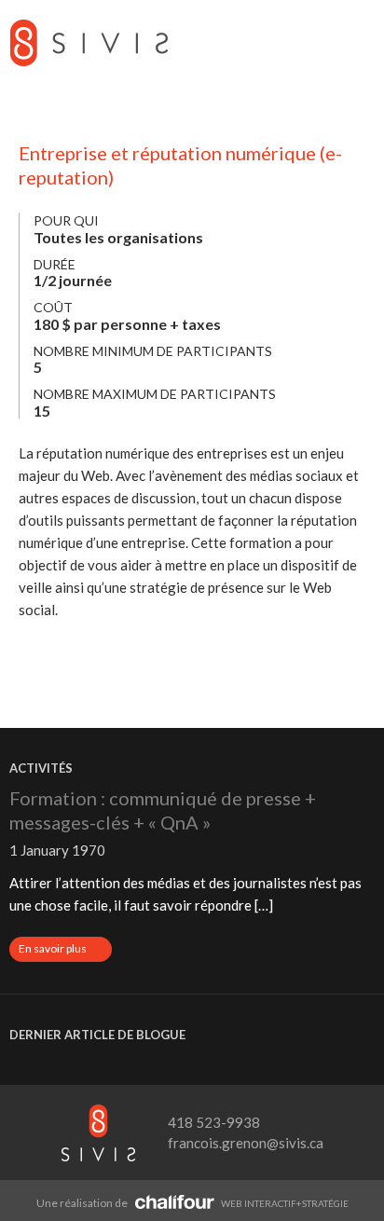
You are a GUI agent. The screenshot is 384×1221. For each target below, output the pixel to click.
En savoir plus (65, 950)
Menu (356, 42)
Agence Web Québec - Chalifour (174, 1201)
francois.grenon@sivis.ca (245, 1142)
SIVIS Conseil (88, 42)
